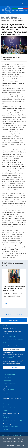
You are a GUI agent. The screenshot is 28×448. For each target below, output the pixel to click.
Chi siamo (5, 401)
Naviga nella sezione (14, 320)
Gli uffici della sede (8, 343)
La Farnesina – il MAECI (9, 374)
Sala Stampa (14, 17)
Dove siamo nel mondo (9, 384)
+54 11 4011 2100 (10, 337)
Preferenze (10, 445)
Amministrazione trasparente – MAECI (13, 421)
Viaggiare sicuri (7, 381)
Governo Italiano (5, 3)
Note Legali (11, 357)
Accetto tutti (21, 445)
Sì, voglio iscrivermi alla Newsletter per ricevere (14, 361)
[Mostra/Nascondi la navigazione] (3, 10)
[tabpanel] (14, 291)
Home (2, 17)
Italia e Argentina (7, 404)
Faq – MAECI (6, 429)
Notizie (7, 17)
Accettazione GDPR (8, 352)
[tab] (6, 314)
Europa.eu (8, 393)
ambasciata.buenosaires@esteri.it (15, 340)
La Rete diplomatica (8, 377)
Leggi (7, 303)
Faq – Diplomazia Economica (10, 426)
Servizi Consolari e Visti (9, 407)
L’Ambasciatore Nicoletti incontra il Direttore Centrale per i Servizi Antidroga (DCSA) (14, 288)
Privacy (7, 357)
